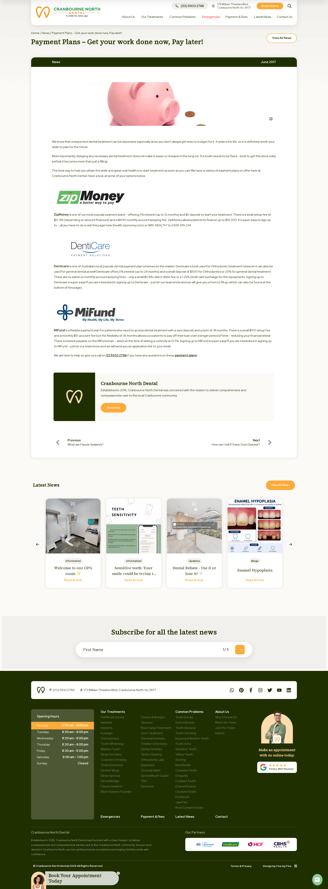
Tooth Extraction (112, 765)
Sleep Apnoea (110, 776)
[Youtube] (279, 690)
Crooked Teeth (185, 792)
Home (35, 33)
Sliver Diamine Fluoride (116, 792)
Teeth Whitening (112, 744)
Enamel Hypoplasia (255, 570)
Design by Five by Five (277, 866)
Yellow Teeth (184, 754)
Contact (221, 817)
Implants (106, 728)
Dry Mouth (182, 797)
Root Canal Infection (189, 808)
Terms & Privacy (241, 866)
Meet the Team (225, 722)
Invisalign (107, 733)
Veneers (146, 722)
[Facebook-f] (250, 690)
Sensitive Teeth (186, 749)
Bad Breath (183, 765)
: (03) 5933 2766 (62, 690)
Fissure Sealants (111, 786)
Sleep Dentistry (111, 754)
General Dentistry (153, 738)
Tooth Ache (183, 744)
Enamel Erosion (185, 786)
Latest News (184, 817)
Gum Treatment (152, 733)
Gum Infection (185, 722)
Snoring (180, 760)
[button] (37, 544)
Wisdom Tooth (110, 749)
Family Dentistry (151, 749)
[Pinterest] (241, 690)
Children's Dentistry (154, 744)
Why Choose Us (226, 717)
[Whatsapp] (231, 690)
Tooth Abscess (185, 728)
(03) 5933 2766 (192, 6)
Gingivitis (181, 776)
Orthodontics (110, 738)
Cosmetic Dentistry (114, 760)
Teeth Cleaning (151, 754)
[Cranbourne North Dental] (68, 17)
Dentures (147, 786)
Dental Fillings (110, 770)
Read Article (73, 580)
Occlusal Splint (150, 770)
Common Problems (189, 712)
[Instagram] (260, 690)
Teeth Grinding (185, 733)
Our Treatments (113, 712)
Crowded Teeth (186, 770)
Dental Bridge (110, 781)
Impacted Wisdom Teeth (192, 738)
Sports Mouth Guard (154, 776)
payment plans (186, 355)
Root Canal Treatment (156, 728)
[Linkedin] (288, 690)
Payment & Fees (153, 817)
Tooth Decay (184, 717)
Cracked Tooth (185, 781)
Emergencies (110, 817)
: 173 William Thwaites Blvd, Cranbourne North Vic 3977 (118, 690)
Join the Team (225, 728)
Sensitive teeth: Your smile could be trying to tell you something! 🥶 (133, 573)
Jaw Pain (181, 802)
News (45, 33)
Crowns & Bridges (153, 717)
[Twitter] (269, 690)
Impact (220, 733)
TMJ (144, 781)
